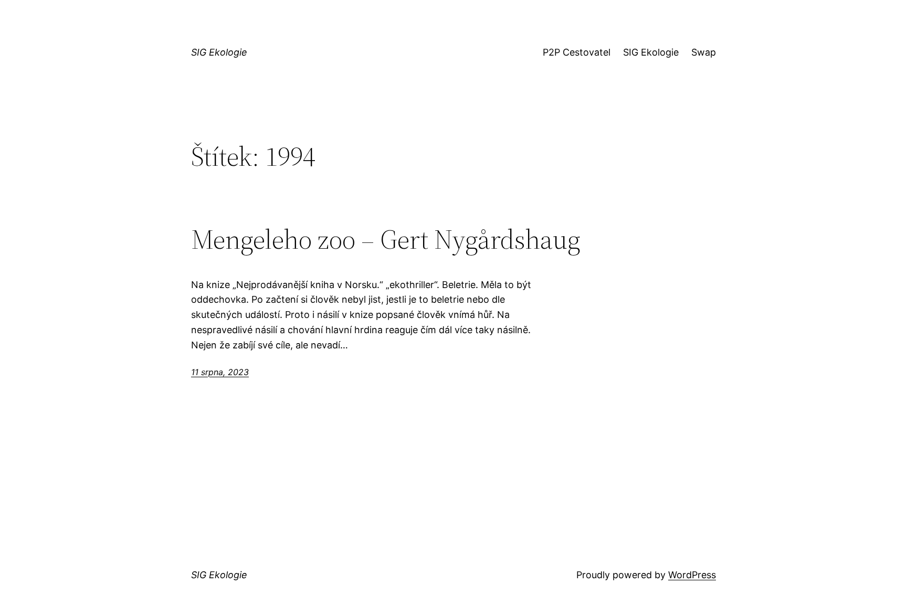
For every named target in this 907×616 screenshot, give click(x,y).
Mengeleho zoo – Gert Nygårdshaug (386, 239)
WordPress (692, 574)
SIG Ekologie (219, 52)
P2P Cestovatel (576, 52)
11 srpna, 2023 (220, 372)
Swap (703, 52)
